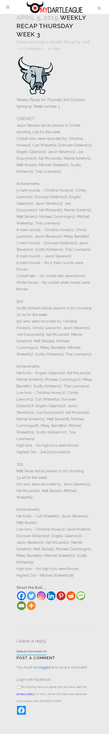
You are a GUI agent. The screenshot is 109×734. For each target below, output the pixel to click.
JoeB (85, 42)
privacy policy (25, 694)
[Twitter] (31, 595)
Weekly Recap (62, 42)
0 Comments (31, 49)
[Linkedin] (51, 595)
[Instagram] (41, 595)
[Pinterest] (61, 595)
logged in (46, 667)
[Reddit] (70, 595)
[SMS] (80, 595)
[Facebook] (21, 595)
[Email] (21, 605)
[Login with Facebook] (21, 710)
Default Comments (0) (31, 651)
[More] (31, 605)
